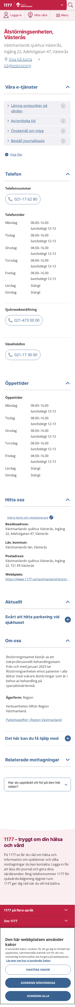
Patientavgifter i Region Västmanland (34, 720)
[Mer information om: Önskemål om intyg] (63, 131)
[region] (37, 966)
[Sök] (71, 5)
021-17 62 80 (25, 199)
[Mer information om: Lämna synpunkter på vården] (63, 106)
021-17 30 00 (25, 354)
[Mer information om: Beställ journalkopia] (63, 141)
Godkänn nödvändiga (38, 983)
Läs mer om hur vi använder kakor (28, 960)
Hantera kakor (38, 969)
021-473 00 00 (26, 320)
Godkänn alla (38, 996)
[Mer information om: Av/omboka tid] (63, 121)
